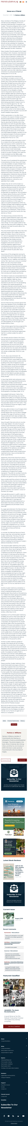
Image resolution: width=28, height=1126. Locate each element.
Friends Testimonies (13, 721)
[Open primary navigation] (26, 2)
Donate (3, 1086)
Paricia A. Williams (20, 15)
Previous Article (6, 760)
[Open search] (17, 2)
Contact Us (3, 1088)
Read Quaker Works (6, 1066)
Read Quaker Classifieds (6, 1064)
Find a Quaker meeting (6, 1062)
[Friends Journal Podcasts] (8, 1116)
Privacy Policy (14, 1123)
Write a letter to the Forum (7, 1050)
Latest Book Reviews (12, 860)
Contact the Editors (5, 1041)
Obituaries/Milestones (6, 1060)
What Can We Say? (15, 932)
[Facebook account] (4, 1116)
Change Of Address (5, 1077)
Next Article (22, 760)
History (23, 721)
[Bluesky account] (18, 1116)
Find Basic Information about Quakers (10, 1068)
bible (4, 721)
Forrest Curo (6, 950)
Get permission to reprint (7, 1052)
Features (14, 724)
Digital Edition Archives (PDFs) (8, 1075)
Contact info (4, 1096)
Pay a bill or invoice (5, 1084)
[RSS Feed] (13, 1116)
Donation (3, 1100)
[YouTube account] (23, 1116)
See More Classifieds (14, 1026)
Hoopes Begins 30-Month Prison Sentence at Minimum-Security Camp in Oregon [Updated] (13, 963)
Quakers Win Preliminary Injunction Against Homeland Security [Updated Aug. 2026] (12, 943)
